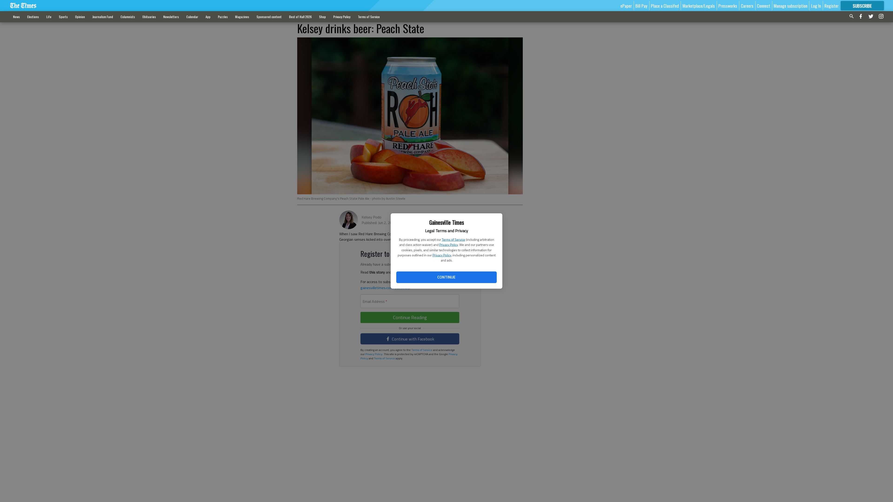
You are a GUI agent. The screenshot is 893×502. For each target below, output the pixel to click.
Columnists (127, 16)
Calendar (192, 16)
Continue (446, 277)
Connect (763, 6)
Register (831, 6)
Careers (747, 6)
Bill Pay (641, 6)
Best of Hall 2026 (300, 16)
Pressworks (727, 6)
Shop (322, 16)
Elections (33, 16)
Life (48, 16)
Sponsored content (269, 16)
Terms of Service (453, 239)
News (16, 16)
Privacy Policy (448, 244)
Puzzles (223, 16)
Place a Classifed (665, 6)
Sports (63, 16)
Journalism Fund (102, 16)
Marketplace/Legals (699, 6)
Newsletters (171, 16)
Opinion (80, 16)
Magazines (242, 16)
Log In (816, 6)
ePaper (626, 6)
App (208, 16)
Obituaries (149, 16)
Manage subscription (790, 6)
